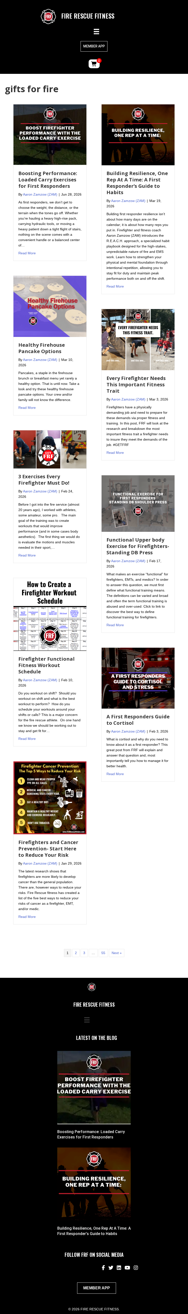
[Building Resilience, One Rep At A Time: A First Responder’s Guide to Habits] (138, 134)
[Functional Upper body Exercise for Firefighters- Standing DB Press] (138, 503)
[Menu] (96, 31)
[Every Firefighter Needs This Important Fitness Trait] (138, 339)
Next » (117, 953)
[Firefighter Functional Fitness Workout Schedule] (49, 614)
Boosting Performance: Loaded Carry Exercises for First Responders (47, 179)
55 (103, 953)
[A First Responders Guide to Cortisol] (138, 678)
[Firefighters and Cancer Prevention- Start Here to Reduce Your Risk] (49, 798)
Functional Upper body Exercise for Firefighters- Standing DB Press (137, 546)
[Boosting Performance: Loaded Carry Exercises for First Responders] (49, 134)
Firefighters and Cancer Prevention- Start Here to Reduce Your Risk (48, 848)
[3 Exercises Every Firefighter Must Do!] (49, 449)
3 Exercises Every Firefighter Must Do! (43, 479)
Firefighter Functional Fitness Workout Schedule (46, 665)
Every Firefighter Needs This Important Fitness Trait (136, 384)
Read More (27, 253)
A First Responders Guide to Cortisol (138, 719)
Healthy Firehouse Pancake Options (41, 348)
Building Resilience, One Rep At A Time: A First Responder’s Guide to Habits (137, 183)
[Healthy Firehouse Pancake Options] (49, 306)
